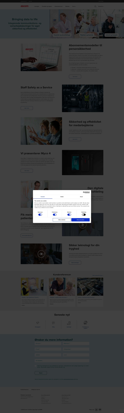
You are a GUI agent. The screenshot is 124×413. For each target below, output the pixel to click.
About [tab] (81, 196)
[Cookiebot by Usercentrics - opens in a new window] (84, 192)
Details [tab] (62, 196)
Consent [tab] (43, 196)
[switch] (55, 215)
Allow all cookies (80, 219)
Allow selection (61, 219)
